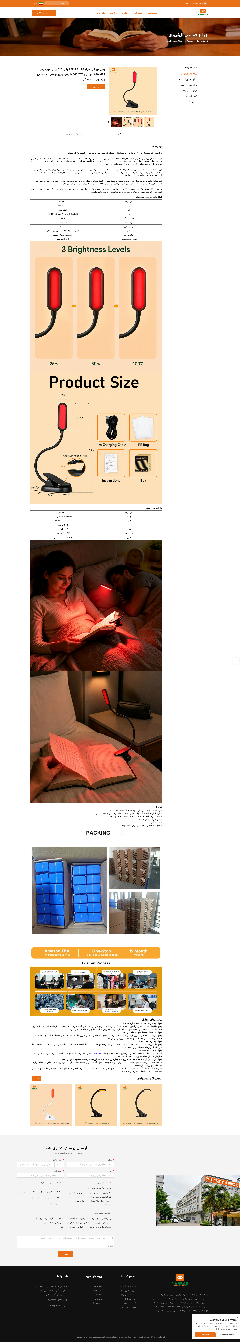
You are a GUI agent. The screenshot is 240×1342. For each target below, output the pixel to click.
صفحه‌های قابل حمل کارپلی (81, 1222)
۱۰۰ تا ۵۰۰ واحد (55, 1198)
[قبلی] (109, 122)
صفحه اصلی (152, 13)
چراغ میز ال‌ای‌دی (190, 90)
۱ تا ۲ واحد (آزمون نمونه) (51, 1192)
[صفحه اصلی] (203, 13)
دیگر (110, 1205)
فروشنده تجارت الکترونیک (101, 1201)
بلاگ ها (125, 13)
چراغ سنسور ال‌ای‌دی (188, 79)
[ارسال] (66, 3)
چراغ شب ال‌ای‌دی (189, 85)
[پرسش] (236, 661)
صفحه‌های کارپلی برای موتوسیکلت (48, 1218)
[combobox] (59, 1164)
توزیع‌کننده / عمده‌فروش (102, 1188)
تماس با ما (101, 13)
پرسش (96, 87)
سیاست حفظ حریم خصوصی (88, 1337)
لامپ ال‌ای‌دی (192, 96)
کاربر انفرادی (78, 1201)
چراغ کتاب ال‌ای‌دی (189, 73)
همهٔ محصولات (191, 67)
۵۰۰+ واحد (38, 1198)
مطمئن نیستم (56, 1204)
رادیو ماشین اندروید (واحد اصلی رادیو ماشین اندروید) (90, 1218)
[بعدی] (157, 122)
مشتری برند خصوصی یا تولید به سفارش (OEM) (92, 1192)
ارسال (65, 1254)
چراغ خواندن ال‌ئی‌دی (173, 41)
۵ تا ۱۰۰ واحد (29, 1192)
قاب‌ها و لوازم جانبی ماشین (100, 1227)
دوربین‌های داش (105, 1222)
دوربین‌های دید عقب (55, 1222)
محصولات (138, 13)
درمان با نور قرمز (190, 101)
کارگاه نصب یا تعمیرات (102, 1197)
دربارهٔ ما (113, 13)
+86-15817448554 (56, 1300)
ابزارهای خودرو (76, 1227)
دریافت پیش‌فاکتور (44, 13)
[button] (38, 1078)
